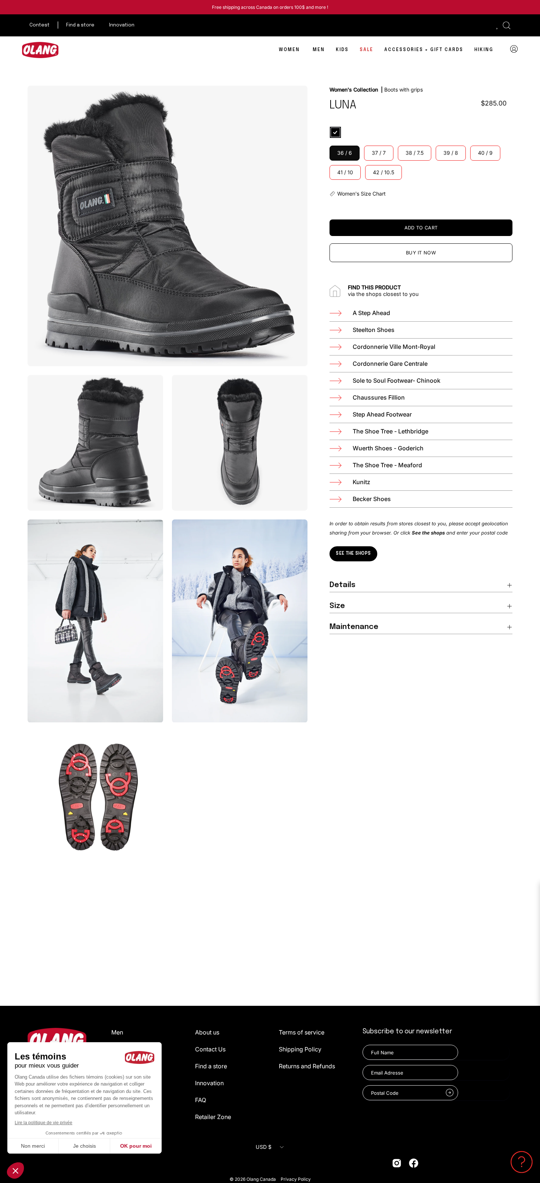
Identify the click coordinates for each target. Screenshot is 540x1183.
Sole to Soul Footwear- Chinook (396, 380)
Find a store (211, 1066)
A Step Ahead (371, 313)
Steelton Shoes (374, 329)
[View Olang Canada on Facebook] (413, 1163)
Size (337, 606)
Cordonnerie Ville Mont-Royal (394, 346)
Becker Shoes (372, 499)
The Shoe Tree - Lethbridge (390, 431)
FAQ (200, 1100)
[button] (506, 25)
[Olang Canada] (40, 50)
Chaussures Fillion (379, 397)
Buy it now (421, 252)
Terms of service (301, 1032)
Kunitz (361, 482)
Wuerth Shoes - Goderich (388, 448)
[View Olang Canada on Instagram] (396, 1163)
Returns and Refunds (307, 1066)
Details (343, 585)
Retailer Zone (213, 1117)
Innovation (209, 1083)
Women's (341, 89)
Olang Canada (261, 1179)
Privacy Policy (296, 1179)
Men (117, 1032)
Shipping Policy (300, 1049)
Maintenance (354, 627)
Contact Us (210, 1049)
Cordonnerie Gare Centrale (390, 363)
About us (207, 1032)
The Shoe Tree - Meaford (387, 465)
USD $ (263, 1147)
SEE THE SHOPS (353, 553)
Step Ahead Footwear (382, 414)
